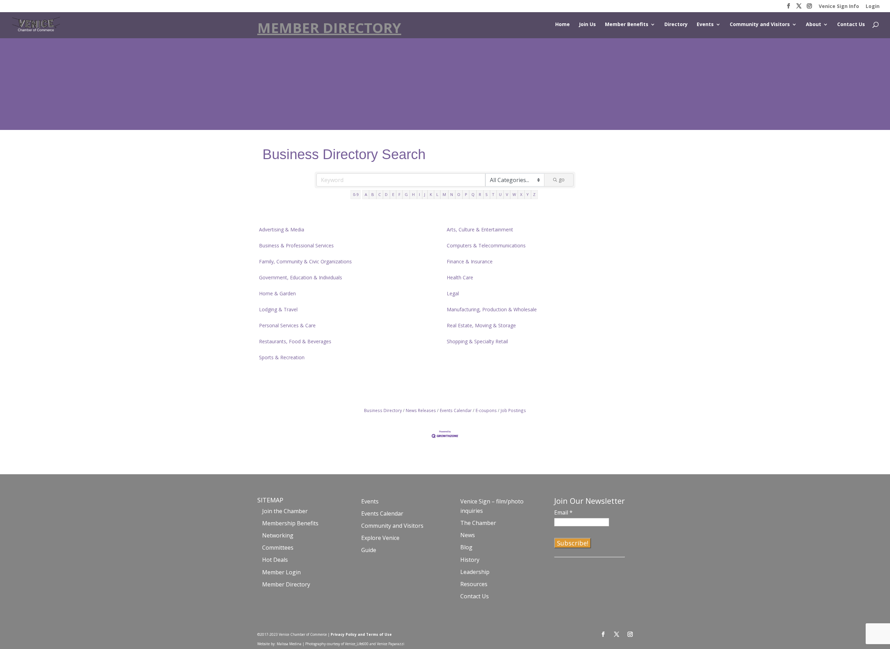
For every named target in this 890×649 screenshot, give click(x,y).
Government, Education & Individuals (300, 277)
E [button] (393, 194)
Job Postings (513, 410)
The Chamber (478, 523)
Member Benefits (626, 24)
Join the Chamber (285, 511)
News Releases (421, 410)
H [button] (413, 194)
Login (873, 6)
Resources (473, 584)
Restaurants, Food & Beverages (295, 341)
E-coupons (486, 410)
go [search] (562, 179)
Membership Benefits (290, 523)
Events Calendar (456, 410)
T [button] (493, 194)
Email (563, 512)
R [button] (480, 194)
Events (705, 24)
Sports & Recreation (282, 357)
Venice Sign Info (839, 6)
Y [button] (527, 194)
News (467, 535)
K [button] (431, 194)
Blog (466, 547)
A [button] (366, 194)
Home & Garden (277, 293)
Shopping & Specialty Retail (477, 341)
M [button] (444, 194)
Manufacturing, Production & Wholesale (492, 309)
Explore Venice (380, 538)
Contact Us (851, 24)
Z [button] (534, 194)
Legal (453, 293)
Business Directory (383, 410)
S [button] (486, 194)
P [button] (466, 194)
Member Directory (286, 584)
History (469, 560)
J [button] (424, 194)
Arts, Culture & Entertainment (480, 229)
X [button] (521, 194)
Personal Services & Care (287, 325)
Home (562, 24)
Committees (277, 547)
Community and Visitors (760, 24)
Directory (676, 24)
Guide (368, 550)
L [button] (437, 194)
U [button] (500, 194)
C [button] (379, 194)
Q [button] (473, 194)
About (813, 24)
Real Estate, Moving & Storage (481, 325)
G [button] (406, 194)
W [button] (514, 194)
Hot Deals (275, 560)
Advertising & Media (281, 229)
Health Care (460, 277)
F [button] (399, 194)
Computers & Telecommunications (486, 245)
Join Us (587, 24)
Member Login (281, 572)
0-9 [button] (355, 194)
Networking (277, 535)
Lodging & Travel (278, 309)
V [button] (507, 194)
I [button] (419, 194)
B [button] (372, 194)
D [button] (386, 194)
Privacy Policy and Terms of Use (361, 634)
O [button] (458, 194)
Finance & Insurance (470, 261)
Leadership (475, 572)
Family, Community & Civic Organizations (305, 261)
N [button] (451, 194)
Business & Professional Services (296, 245)
